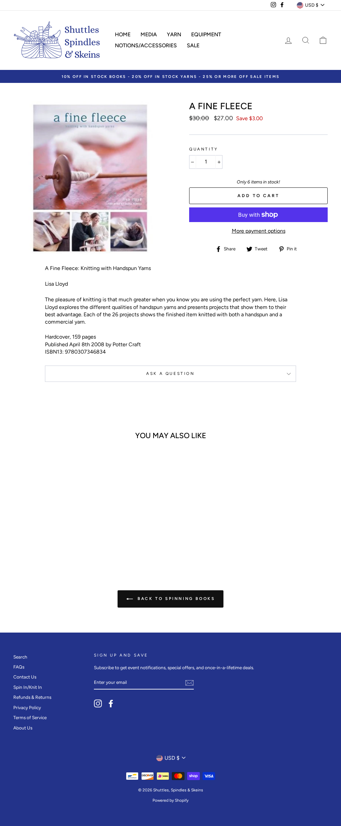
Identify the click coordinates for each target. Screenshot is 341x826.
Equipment (206, 34)
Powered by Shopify (170, 800)
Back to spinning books (175, 598)
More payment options (258, 231)
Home (123, 34)
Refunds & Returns (32, 697)
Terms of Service (30, 717)
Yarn (174, 34)
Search (20, 657)
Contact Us (24, 677)
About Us (22, 727)
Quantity (203, 149)
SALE (193, 45)
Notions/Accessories (146, 45)
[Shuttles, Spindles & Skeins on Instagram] (98, 703)
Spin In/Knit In (27, 687)
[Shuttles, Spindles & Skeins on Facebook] (111, 703)
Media (149, 34)
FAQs (18, 667)
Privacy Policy (27, 707)
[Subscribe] (189, 683)
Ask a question (170, 373)
